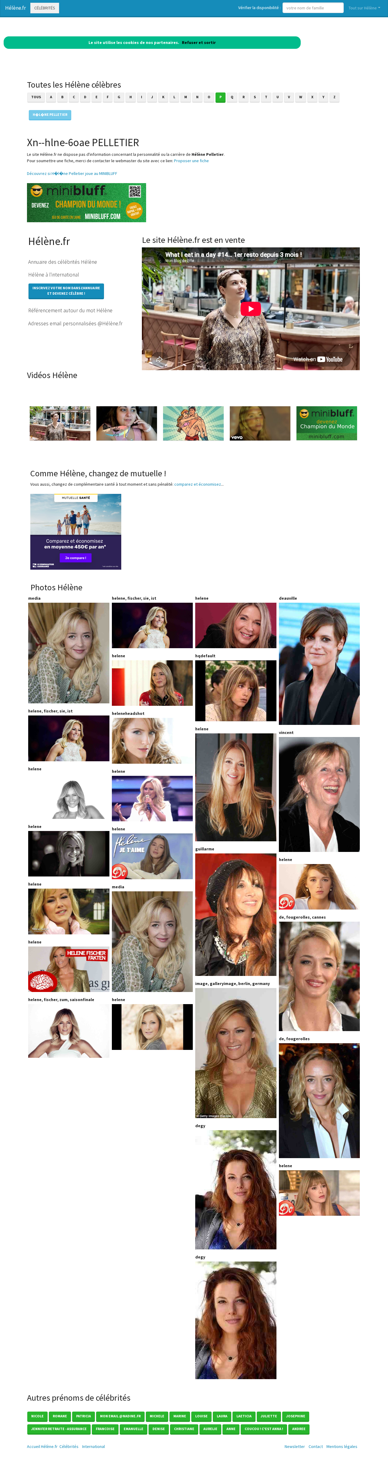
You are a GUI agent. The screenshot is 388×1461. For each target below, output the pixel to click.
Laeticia (244, 1416)
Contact (316, 1446)
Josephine (295, 1416)
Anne (231, 1428)
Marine (179, 1416)
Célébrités (44, 8)
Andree (299, 1428)
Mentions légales (341, 1446)
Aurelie (210, 1428)
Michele (157, 1416)
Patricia (83, 1416)
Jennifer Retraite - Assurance (59, 1428)
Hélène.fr (15, 8)
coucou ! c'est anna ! (264, 1428)
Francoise (105, 1428)
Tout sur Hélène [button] (363, 8)
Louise (201, 1416)
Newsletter (295, 1446)
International (93, 1446)
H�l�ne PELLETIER (50, 114)
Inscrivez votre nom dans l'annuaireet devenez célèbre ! (66, 291)
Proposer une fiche (191, 160)
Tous (36, 97)
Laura (222, 1416)
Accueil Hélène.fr (42, 1446)
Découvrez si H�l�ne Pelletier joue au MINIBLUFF (72, 173)
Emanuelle (133, 1428)
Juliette (269, 1416)
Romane (60, 1416)
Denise (158, 1428)
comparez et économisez (197, 484)
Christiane (184, 1428)
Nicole (37, 1416)
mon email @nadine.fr (120, 1416)
